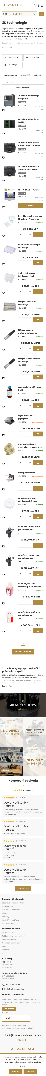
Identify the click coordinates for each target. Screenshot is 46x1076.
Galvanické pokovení (11, 910)
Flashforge (38, 43)
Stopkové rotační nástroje (13, 903)
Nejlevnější (25, 75)
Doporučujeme (10, 75)
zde (39, 1062)
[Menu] (41, 14)
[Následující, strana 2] (23, 643)
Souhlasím (30, 1071)
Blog (4, 946)
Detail (30, 205)
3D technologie (8, 923)
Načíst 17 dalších (23, 651)
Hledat (34, 14)
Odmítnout (15, 1071)
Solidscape (6, 683)
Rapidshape (18, 683)
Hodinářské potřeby (10, 920)
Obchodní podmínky (11, 943)
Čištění (5, 913)
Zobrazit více (7, 47)
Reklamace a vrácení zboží (13, 936)
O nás (4, 953)
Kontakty (6, 950)
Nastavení (23, 1066)
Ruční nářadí (7, 906)
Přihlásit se (9, 1008)
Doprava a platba (9, 932)
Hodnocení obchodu (23, 781)
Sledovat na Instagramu (23, 704)
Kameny (5, 916)
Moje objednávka (9, 939)
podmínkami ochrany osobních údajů (17, 1028)
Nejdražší (37, 75)
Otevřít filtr (9, 82)
